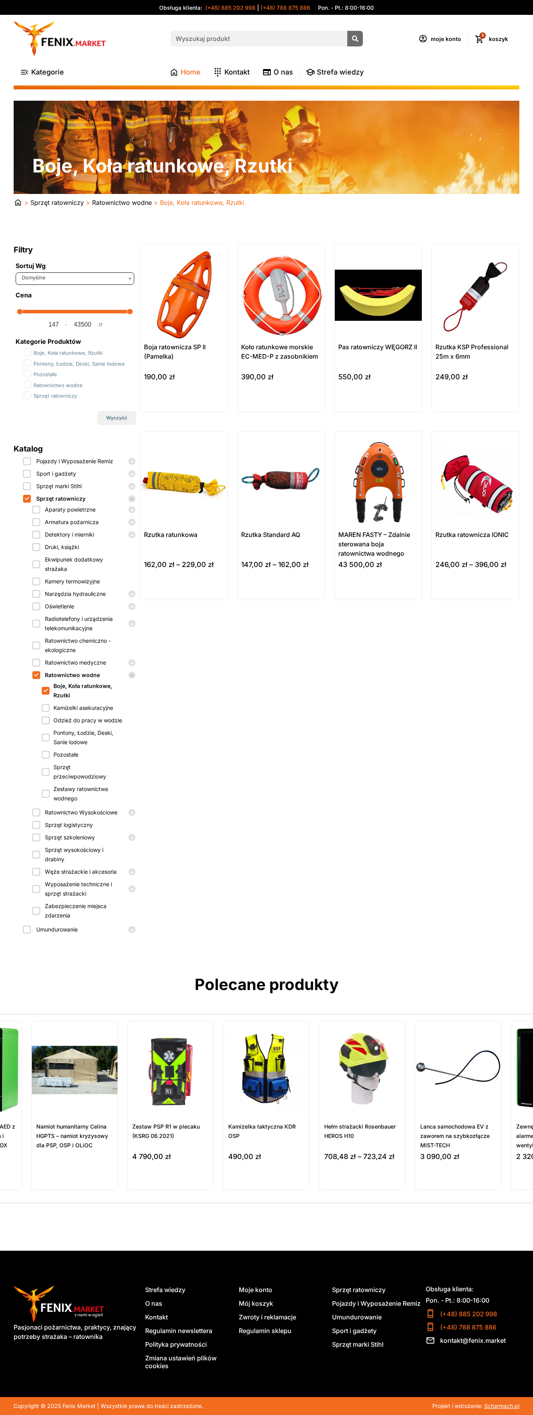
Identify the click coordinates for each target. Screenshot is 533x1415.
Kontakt (156, 1317)
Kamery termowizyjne (72, 581)
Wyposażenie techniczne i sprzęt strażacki (78, 889)
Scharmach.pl (501, 1406)
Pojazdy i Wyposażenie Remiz (74, 461)
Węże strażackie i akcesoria (81, 871)
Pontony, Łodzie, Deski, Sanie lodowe (83, 737)
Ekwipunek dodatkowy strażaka (74, 564)
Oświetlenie (59, 606)
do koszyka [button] (159, 405)
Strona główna (18, 202)
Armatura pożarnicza (72, 522)
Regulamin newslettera (178, 1331)
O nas (153, 1303)
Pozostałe (65, 754)
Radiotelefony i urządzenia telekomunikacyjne (79, 623)
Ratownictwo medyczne (75, 662)
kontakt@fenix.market (473, 1340)
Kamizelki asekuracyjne (83, 707)
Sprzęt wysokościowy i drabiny (74, 854)
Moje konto (255, 1290)
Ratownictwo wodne (122, 202)
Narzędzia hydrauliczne (75, 593)
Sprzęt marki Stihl (59, 486)
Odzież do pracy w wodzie (87, 720)
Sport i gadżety (56, 473)
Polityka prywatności (176, 1344)
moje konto (446, 39)
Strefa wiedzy (165, 1290)
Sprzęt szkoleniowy (70, 837)
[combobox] (75, 278)
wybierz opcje (163, 592)
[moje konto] (423, 38)
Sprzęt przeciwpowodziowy (79, 772)
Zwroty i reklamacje (267, 1317)
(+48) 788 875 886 (285, 7)
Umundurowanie (57, 929)
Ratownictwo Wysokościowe (81, 812)
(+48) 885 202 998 (230, 7)
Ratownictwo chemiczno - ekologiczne (78, 645)
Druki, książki (62, 547)
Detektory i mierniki (69, 534)
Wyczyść (116, 418)
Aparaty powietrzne (70, 509)
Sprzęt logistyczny (69, 824)
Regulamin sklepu (265, 1331)
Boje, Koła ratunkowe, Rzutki (82, 691)
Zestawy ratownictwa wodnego (80, 794)
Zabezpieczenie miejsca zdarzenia (76, 911)
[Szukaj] (355, 38)
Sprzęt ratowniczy (57, 202)
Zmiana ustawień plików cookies (181, 1362)
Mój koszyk (256, 1303)
